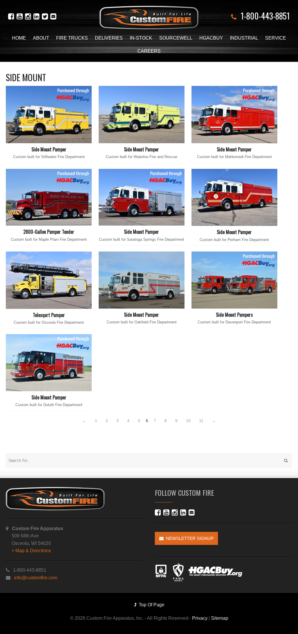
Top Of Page (150, 604)
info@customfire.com (35, 577)
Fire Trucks (72, 38)
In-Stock (141, 38)
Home (19, 38)
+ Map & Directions (31, 550)
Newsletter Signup (189, 538)
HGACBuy (211, 38)
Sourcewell (175, 38)
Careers (149, 51)
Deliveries (109, 38)
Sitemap (219, 618)
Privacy (199, 618)
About (41, 38)
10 (188, 420)
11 (201, 420)
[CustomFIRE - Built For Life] (149, 17)
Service (275, 38)
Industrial (244, 38)
